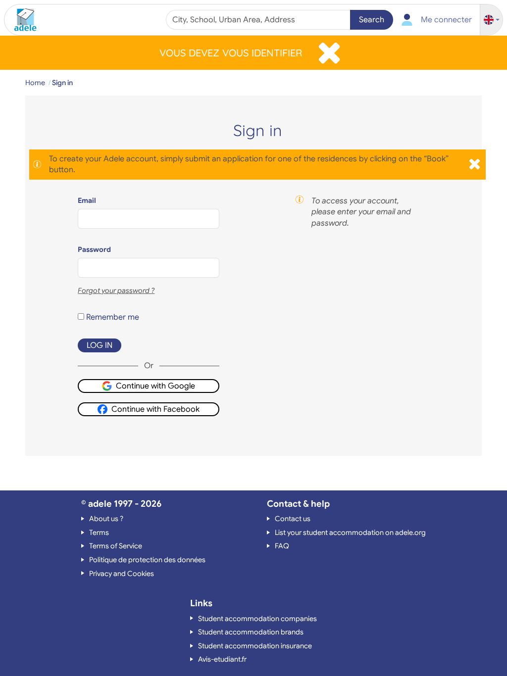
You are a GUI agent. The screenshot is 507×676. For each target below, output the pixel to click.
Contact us (292, 518)
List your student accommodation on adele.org (350, 532)
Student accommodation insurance (255, 645)
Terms (99, 532)
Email (87, 200)
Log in (99, 345)
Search (371, 20)
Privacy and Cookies (121, 573)
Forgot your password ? (116, 290)
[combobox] (259, 20)
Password (94, 249)
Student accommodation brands (251, 632)
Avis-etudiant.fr (222, 659)
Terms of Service (115, 545)
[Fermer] (329, 53)
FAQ (282, 545)
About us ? (106, 518)
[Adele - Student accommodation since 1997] (21, 19)
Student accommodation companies (257, 618)
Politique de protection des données (147, 559)
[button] (492, 20)
